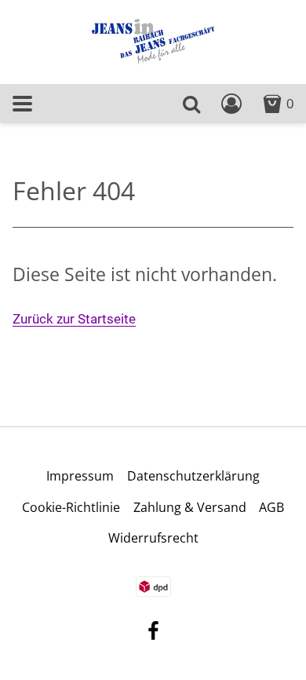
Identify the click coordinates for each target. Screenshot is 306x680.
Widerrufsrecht (153, 538)
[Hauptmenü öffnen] (22, 103)
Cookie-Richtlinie (71, 507)
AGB (271, 507)
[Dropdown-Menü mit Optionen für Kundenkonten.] (231, 104)
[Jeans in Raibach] (153, 40)
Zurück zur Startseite (74, 319)
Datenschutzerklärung (193, 475)
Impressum (80, 475)
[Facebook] (153, 633)
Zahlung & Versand (189, 507)
